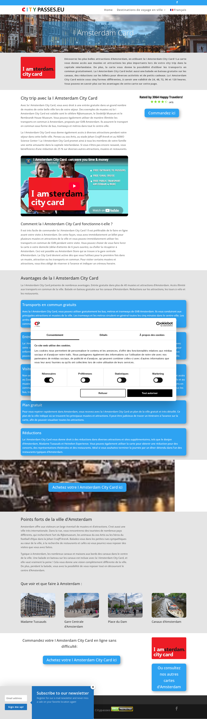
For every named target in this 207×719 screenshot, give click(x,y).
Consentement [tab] (55, 335)
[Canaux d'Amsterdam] (169, 616)
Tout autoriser (150, 393)
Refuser (102, 393)
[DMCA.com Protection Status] (122, 710)
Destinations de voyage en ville (140, 10)
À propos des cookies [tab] (152, 335)
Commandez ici (161, 113)
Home (108, 10)
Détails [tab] (104, 335)
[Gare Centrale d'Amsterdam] (81, 616)
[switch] (85, 380)
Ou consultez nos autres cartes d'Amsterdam (169, 677)
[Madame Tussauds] (38, 616)
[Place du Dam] (125, 616)
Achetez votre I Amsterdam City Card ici (87, 487)
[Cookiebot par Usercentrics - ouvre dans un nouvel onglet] (158, 324)
